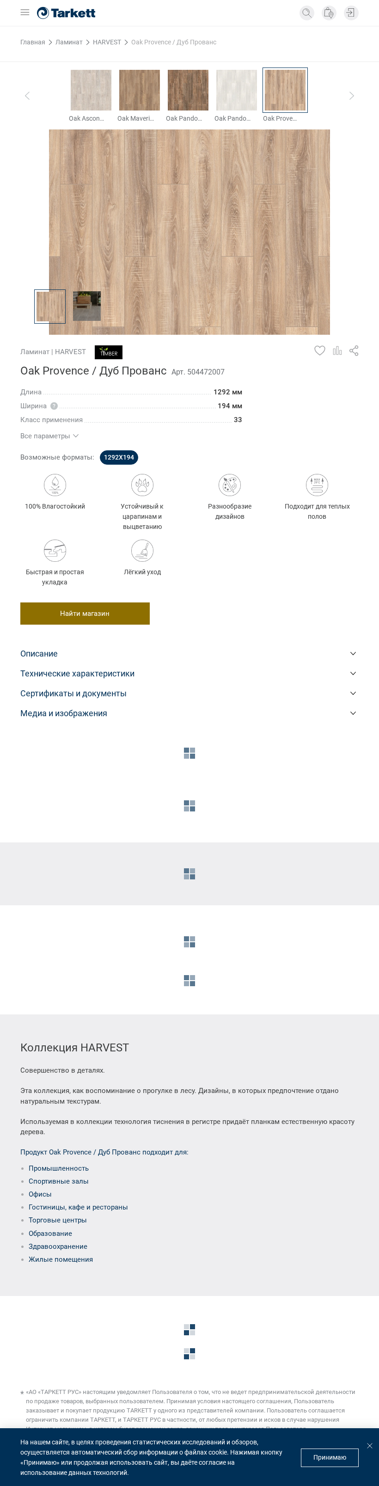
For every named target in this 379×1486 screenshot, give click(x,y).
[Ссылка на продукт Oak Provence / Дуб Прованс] (285, 90)
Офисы (40, 1194)
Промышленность (59, 1168)
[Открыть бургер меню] (25, 13)
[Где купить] (329, 13)
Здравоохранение (58, 1246)
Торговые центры (58, 1220)
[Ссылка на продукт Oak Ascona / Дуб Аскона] (91, 90)
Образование (50, 1233)
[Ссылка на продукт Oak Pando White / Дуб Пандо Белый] (236, 90)
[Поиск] (307, 13)
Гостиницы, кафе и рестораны (78, 1207)
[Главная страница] (66, 13)
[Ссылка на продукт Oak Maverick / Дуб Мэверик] (139, 90)
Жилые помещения (61, 1259)
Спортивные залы (59, 1181)
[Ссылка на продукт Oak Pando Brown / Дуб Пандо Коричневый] (188, 90)
